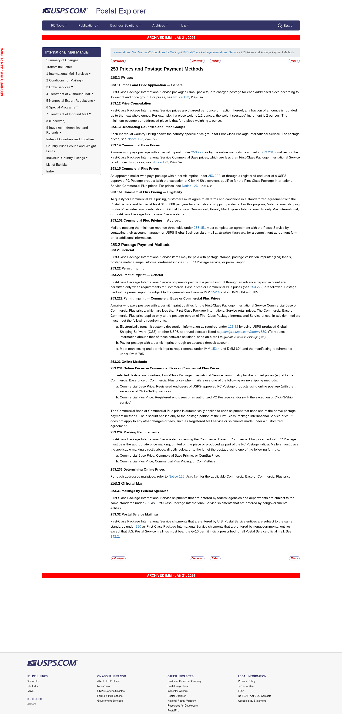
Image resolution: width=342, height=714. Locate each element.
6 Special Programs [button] (60, 107)
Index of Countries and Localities (70, 139)
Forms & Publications (110, 695)
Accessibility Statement (252, 700)
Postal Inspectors (178, 686)
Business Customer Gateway (184, 681)
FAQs (30, 691)
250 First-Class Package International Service (209, 52)
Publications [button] (87, 25)
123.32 (233, 326)
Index (50, 171)
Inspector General (178, 691)
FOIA (241, 691)
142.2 (115, 536)
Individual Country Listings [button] (65, 158)
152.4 (215, 292)
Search (289, 25)
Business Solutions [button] (124, 25)
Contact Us (33, 681)
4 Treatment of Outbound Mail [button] (68, 94)
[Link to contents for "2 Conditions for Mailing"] (197, 60)
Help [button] (182, 25)
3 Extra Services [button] (58, 87)
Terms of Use (246, 686)
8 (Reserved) (56, 121)
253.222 (197, 152)
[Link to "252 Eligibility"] (118, 60)
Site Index (32, 686)
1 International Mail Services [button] (67, 73)
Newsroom (103, 686)
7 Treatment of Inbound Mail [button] (67, 114)
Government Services (110, 700)
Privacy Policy (246, 681)
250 (147, 503)
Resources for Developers (183, 705)
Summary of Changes (62, 60)
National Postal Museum (182, 700)
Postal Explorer (121, 10)
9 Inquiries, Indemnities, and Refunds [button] (67, 130)
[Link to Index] (215, 60)
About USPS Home (108, 681)
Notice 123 (181, 97)
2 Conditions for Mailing (164, 52)
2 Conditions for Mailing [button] (63, 80)
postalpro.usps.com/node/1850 (243, 331)
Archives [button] (158, 25)
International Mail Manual (67, 52)
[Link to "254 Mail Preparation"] (294, 60)
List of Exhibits (56, 164)
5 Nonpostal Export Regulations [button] (69, 100)
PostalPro (173, 710)
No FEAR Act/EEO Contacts (254, 695)
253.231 (268, 152)
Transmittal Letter (59, 67)
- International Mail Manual (131, 52)
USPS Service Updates (111, 691)
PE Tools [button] (57, 25)
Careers (31, 704)
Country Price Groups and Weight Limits (71, 148)
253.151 (200, 227)
